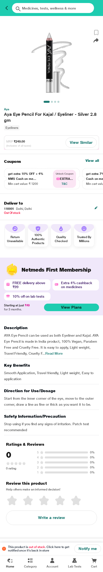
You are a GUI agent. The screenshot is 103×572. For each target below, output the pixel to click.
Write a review (51, 517)
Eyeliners (12, 128)
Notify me (87, 548)
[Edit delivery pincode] (96, 208)
